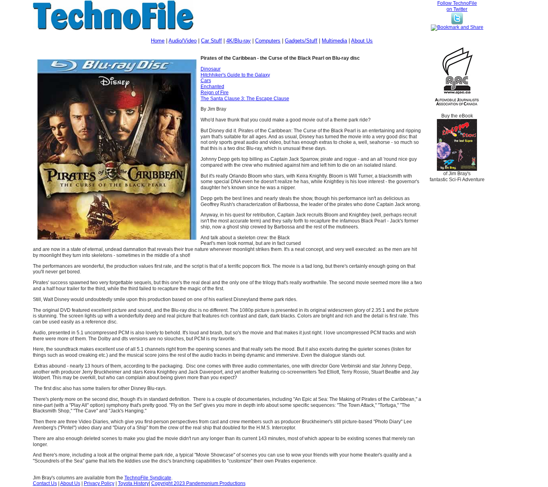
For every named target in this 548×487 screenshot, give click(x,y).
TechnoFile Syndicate (147, 478)
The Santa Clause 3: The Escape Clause (245, 98)
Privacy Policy (99, 483)
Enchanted (212, 86)
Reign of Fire (215, 92)
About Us (362, 41)
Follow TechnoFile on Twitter (457, 6)
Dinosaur (211, 69)
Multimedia (334, 41)
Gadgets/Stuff (301, 41)
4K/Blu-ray (238, 41)
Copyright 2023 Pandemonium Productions (198, 483)
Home (157, 41)
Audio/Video (182, 41)
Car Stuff (211, 41)
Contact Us (45, 483)
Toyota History (133, 483)
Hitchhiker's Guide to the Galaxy (235, 75)
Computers (267, 41)
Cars (206, 80)
